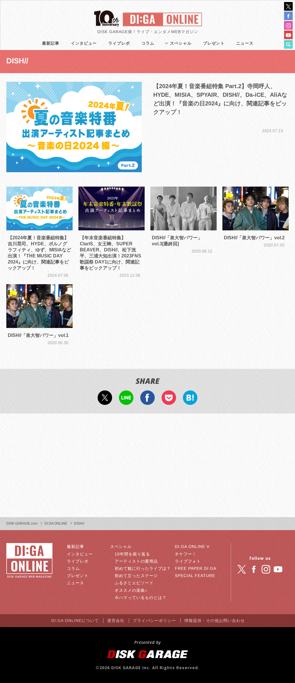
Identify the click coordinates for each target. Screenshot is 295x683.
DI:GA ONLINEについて (75, 620)
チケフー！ (185, 554)
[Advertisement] (147, 465)
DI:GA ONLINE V (192, 546)
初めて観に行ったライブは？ (143, 568)
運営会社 (115, 620)
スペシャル (181, 43)
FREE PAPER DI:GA (195, 568)
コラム (147, 43)
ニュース (245, 43)
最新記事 (50, 43)
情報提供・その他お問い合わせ (214, 620)
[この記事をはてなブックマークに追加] (190, 401)
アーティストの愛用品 (136, 561)
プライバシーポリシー (154, 620)
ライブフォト (188, 561)
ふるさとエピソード (134, 582)
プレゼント (214, 43)
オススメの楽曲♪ (131, 590)
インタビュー (84, 43)
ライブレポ (119, 43)
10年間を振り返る (132, 554)
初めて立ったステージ (136, 575)
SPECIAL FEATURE (195, 575)
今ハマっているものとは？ (141, 597)
